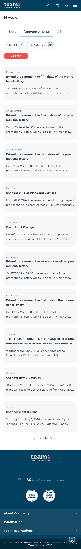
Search (16, 56)
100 (20, 479)
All (59, 31)
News (12, 31)
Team (12, 5)
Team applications (18, 530)
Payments (57, 5)
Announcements (37, 31)
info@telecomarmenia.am (49, 480)
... (50, 44)
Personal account (48, 5)
